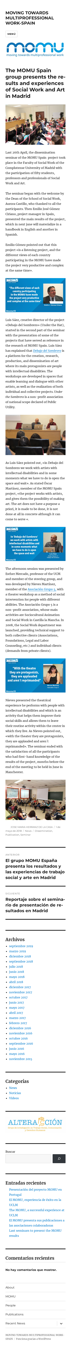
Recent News (15, 1323)
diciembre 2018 (20, 956)
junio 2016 (16, 1048)
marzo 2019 (17, 951)
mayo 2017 (16, 1007)
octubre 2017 (18, 997)
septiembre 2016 (21, 1043)
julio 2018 (16, 966)
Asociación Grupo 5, (42, 589)
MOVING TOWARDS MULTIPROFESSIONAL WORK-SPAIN (29, 18)
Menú (11, 33)
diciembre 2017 (20, 987)
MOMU (10, 1296)
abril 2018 (16, 982)
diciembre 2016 (20, 1028)
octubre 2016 (18, 1038)
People (10, 1305)
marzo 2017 (17, 1018)
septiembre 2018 (21, 961)
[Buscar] (59, 1158)
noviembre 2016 (20, 1033)
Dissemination (43, 830)
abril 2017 (16, 1013)
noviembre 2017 (20, 992)
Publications (14, 1314)
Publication (12, 834)
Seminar (25, 834)
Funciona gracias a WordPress (33, 1339)
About (10, 1287)
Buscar (10, 1151)
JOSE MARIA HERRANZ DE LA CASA (32, 827)
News (28, 830)
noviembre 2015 (20, 1059)
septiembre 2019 (21, 946)
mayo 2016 (17, 1054)
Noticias (15, 1093)
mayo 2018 (17, 977)
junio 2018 (16, 972)
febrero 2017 (18, 1023)
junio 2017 (16, 1002)
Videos (14, 1098)
